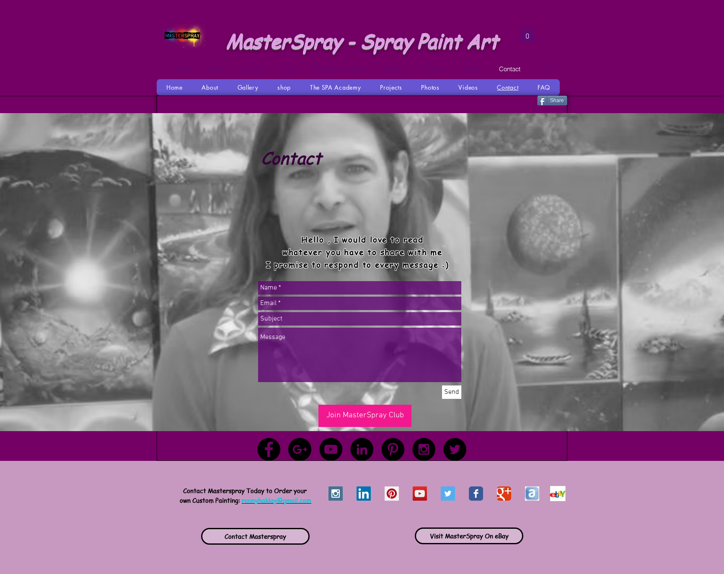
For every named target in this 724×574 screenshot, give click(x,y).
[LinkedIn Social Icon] (364, 493)
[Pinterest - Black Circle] (392, 449)
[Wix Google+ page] (504, 493)
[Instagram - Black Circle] (423, 449)
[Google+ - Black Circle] (299, 449)
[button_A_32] (532, 493)
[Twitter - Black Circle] (454, 449)
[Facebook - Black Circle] (268, 449)
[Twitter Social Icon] (448, 493)
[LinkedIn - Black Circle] (361, 449)
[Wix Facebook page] (476, 493)
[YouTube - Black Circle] (330, 449)
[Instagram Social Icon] (335, 493)
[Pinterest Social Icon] (392, 493)
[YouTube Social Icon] (420, 493)
